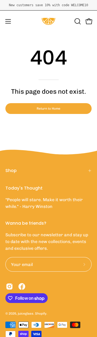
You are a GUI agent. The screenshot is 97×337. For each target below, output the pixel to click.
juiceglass (25, 313)
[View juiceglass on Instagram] (9, 286)
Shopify (40, 313)
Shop (11, 170)
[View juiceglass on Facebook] (22, 286)
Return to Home (48, 108)
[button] (77, 21)
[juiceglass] (48, 21)
